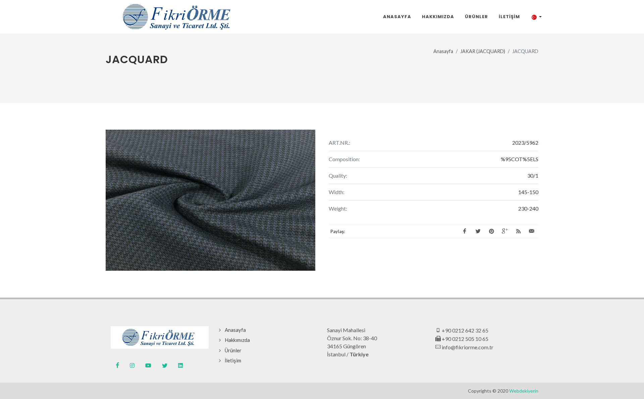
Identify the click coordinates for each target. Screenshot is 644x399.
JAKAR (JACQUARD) (482, 51)
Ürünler (233, 350)
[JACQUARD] (210, 200)
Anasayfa (443, 51)
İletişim (233, 360)
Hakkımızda (237, 340)
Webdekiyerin (523, 391)
